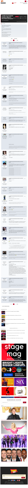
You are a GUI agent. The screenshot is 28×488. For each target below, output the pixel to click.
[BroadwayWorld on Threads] (17, 480)
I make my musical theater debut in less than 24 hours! (15, 43)
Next (17, 40)
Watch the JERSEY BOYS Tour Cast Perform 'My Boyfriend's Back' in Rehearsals (16, 330)
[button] (25, 1)
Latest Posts (21, 16)
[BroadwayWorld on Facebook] (11, 480)
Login (23, 1)
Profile (4, 76)
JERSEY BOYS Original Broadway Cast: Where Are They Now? (9, 461)
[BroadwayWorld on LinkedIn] (14, 480)
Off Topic (25, 16)
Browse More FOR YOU (13, 328)
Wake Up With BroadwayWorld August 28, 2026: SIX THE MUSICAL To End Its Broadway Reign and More (6, 35)
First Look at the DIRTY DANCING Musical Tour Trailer (12, 335)
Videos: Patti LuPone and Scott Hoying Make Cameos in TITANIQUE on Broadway (6, 26)
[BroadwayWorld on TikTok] (16, 480)
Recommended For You (4, 309)
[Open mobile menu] (27, 1)
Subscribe (15, 38)
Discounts (20, 397)
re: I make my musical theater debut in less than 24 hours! (16, 51)
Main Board (17, 16)
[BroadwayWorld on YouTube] (19, 480)
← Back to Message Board (5, 20)
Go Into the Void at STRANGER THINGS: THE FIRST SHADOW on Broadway (15, 338)
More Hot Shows (7, 397)
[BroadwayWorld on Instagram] (13, 480)
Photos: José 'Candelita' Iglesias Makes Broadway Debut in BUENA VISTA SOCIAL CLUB (6, 29)
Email (12, 38)
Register (21, 1)
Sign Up (23, 477)
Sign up (25, 402)
